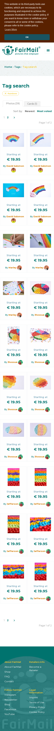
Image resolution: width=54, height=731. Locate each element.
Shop (7, 671)
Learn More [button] (11, 29)
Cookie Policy (37, 712)
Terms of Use (36, 702)
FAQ (7, 676)
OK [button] (27, 37)
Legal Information (36, 691)
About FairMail (12, 666)
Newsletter (10, 699)
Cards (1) (32, 103)
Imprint (33, 697)
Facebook (10, 709)
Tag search (30, 67)
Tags (17, 67)
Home (8, 67)
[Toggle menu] (48, 50)
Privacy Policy (37, 707)
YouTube (9, 714)
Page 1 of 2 (45, 122)
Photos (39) (13, 103)
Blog (7, 704)
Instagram (10, 694)
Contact (9, 681)
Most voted (44, 111)
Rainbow (10, 93)
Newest (30, 111)
